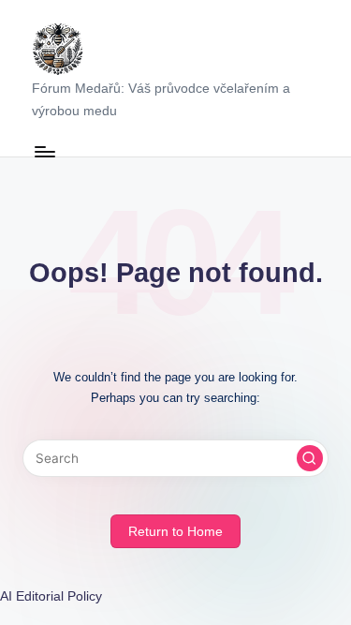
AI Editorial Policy (51, 596)
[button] (310, 458)
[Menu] (44, 151)
